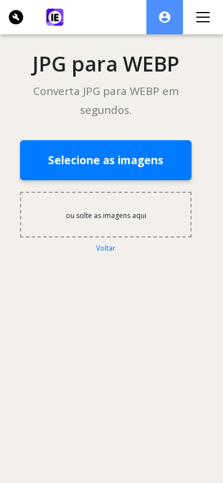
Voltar (106, 248)
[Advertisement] (112, 308)
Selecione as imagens (106, 160)
